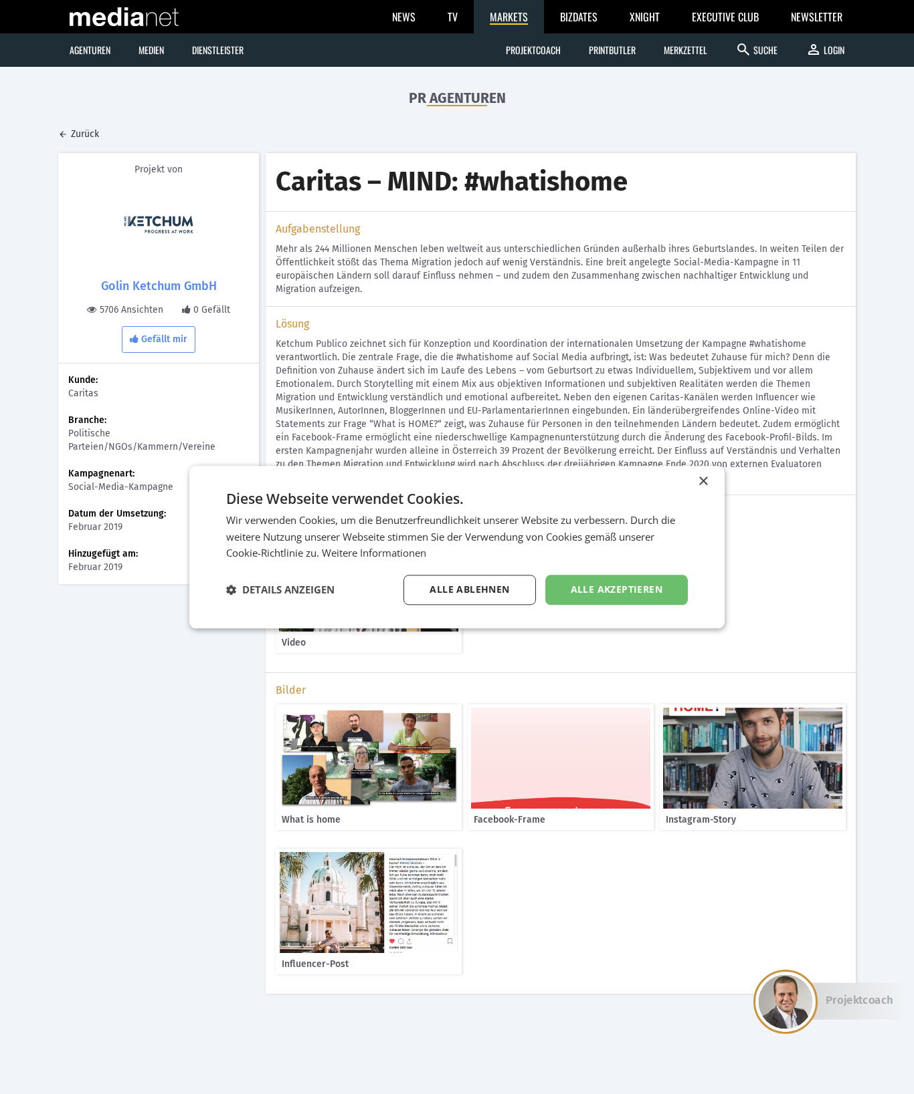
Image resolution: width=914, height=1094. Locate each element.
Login (825, 49)
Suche (756, 49)
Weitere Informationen (374, 553)
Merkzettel (685, 50)
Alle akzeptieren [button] (616, 589)
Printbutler (612, 50)
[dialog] (457, 547)
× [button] (703, 481)
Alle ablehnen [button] (469, 589)
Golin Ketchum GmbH (159, 286)
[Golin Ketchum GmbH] (158, 224)
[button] (280, 590)
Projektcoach (533, 50)
